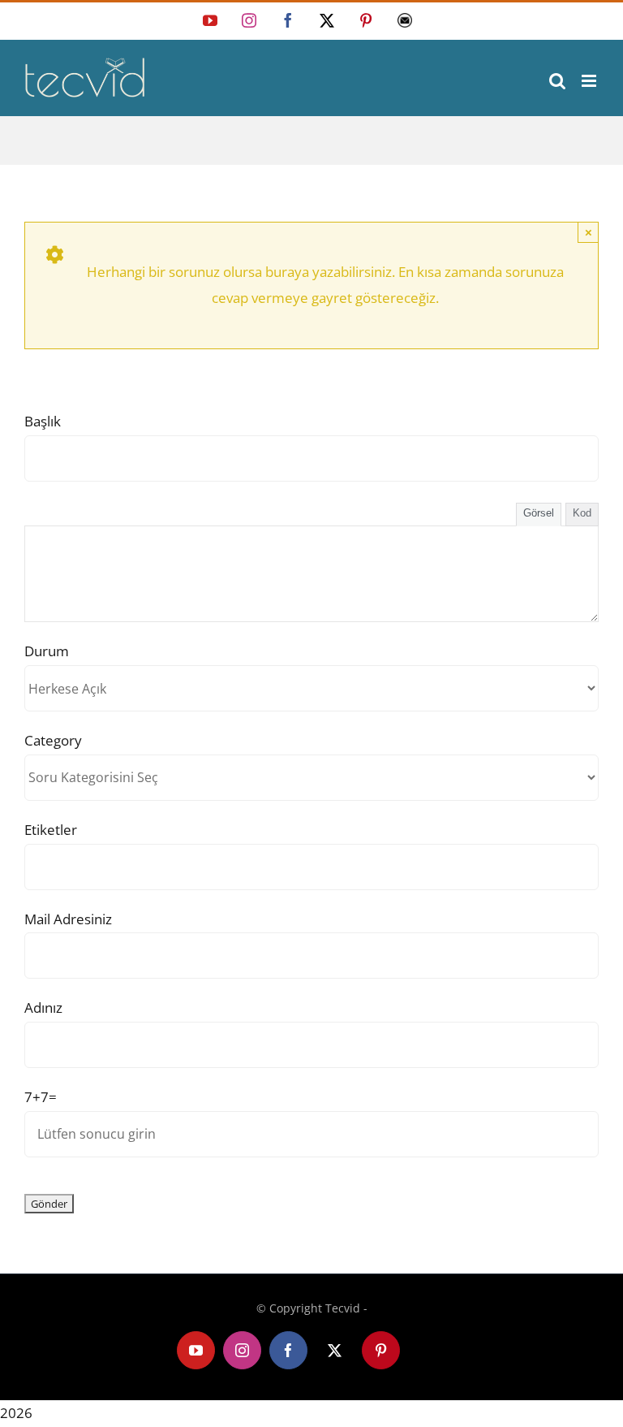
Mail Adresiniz (68, 919)
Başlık (42, 421)
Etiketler (50, 829)
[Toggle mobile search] (557, 80)
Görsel (538, 513)
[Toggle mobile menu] (590, 80)
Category (53, 740)
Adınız (43, 1007)
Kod (582, 513)
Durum (46, 651)
